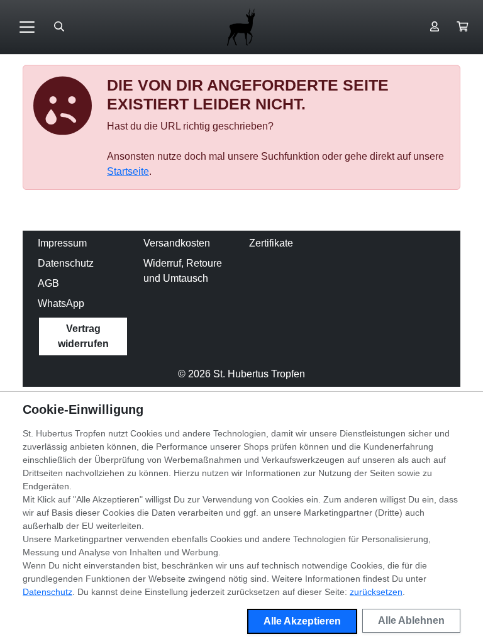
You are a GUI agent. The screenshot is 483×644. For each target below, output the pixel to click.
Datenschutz (66, 263)
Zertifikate (271, 243)
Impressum (62, 243)
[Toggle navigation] (27, 27)
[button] (462, 27)
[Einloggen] (435, 27)
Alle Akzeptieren (302, 621)
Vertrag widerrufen (83, 336)
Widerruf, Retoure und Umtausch (182, 271)
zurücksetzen (376, 592)
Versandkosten (176, 243)
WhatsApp (61, 303)
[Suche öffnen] (59, 27)
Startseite (128, 171)
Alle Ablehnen (411, 620)
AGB (48, 283)
